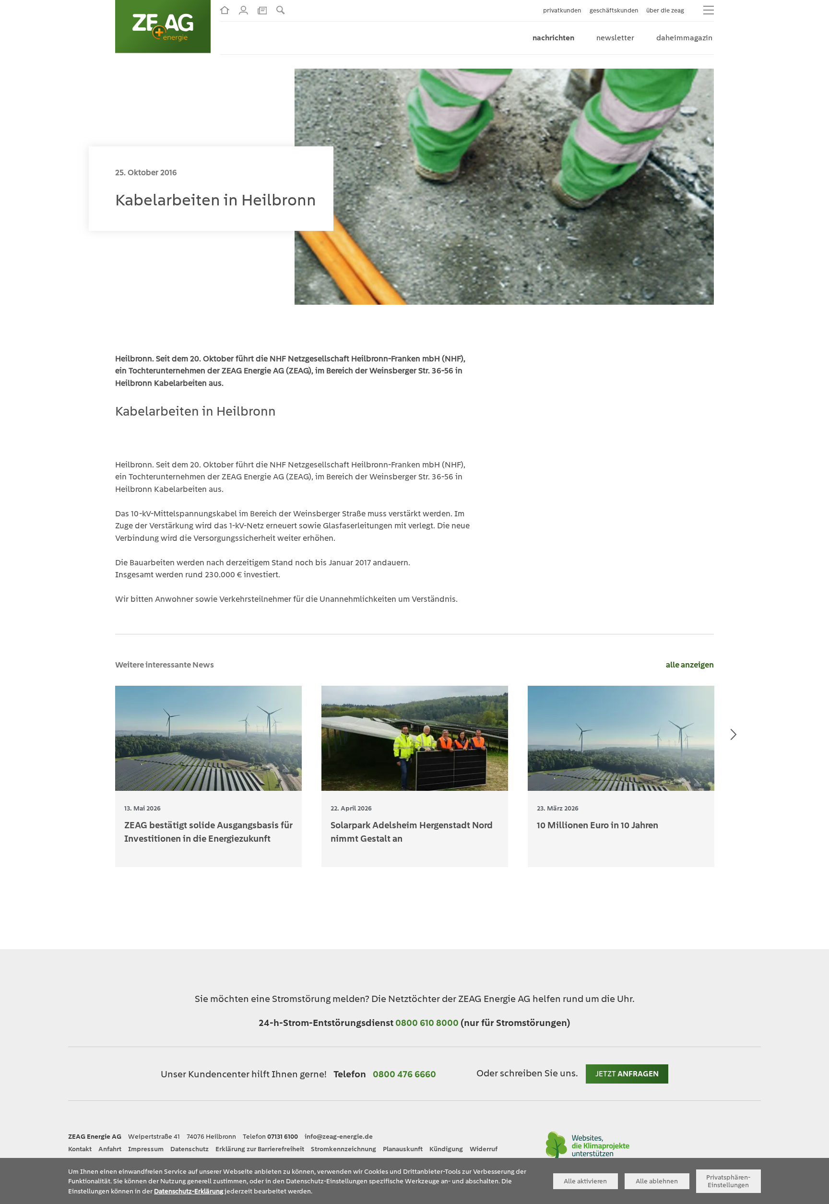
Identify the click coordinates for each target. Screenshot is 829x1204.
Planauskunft (403, 1149)
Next (733, 735)
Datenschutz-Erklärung (188, 1191)
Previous (95, 735)
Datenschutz (189, 1149)
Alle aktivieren (585, 1181)
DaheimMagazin (684, 37)
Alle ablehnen (657, 1181)
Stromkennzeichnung (343, 1149)
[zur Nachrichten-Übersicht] (262, 9)
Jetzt (627, 1073)
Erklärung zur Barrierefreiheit (259, 1149)
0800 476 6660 (404, 1074)
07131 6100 (282, 1136)
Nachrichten (553, 37)
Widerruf (483, 1149)
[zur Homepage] (224, 10)
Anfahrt (109, 1149)
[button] (280, 10)
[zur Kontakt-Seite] (243, 10)
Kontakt (80, 1149)
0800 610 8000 (428, 1022)
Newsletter (615, 37)
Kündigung (446, 1149)
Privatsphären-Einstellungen (728, 1181)
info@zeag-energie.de (339, 1136)
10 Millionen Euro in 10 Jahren (597, 825)
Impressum (146, 1149)
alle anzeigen (690, 664)
